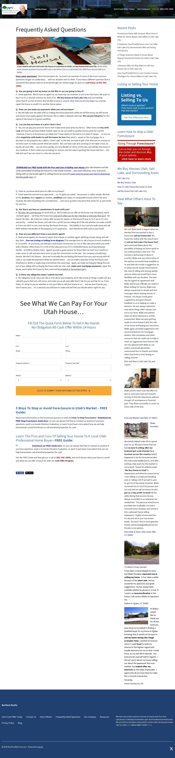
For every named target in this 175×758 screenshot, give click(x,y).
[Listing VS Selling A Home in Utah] (136, 106)
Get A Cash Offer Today (124, 9)
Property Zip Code (72, 363)
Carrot (40, 747)
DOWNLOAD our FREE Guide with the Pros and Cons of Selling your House (50, 167)
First (17, 346)
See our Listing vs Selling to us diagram (45, 240)
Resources (104, 716)
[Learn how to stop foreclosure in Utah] (136, 151)
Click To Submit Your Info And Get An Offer (62, 390)
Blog (20, 723)
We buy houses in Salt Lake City (72, 97)
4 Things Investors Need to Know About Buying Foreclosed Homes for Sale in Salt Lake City (138, 58)
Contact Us (85, 9)
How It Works (46, 716)
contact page (68, 82)
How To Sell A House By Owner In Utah (134, 186)
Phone (67, 351)
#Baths (68, 375)
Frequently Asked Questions (68, 716)
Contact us (95, 445)
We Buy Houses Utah (126, 182)
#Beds (19, 375)
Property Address (23, 363)
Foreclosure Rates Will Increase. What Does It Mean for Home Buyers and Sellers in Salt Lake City (138, 36)
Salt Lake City (123, 178)
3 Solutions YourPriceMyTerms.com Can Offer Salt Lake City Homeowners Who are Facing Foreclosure (137, 47)
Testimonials (65, 9)
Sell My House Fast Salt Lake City (132, 191)
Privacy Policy (8, 723)
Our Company (143, 9)
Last (67, 346)
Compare (53, 9)
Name (18, 335)
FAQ (76, 9)
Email (18, 351)
